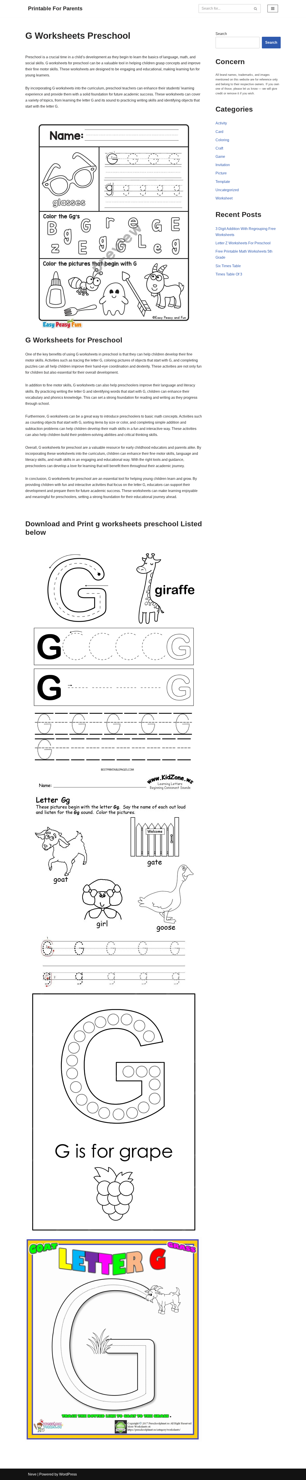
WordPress (68, 1474)
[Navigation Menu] (272, 8)
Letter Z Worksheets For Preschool (243, 243)
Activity (221, 123)
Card (219, 132)
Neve (32, 1474)
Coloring (222, 140)
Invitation (222, 165)
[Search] (256, 8)
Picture (221, 173)
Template (222, 182)
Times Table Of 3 (228, 274)
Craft (219, 148)
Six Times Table (228, 266)
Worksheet (224, 198)
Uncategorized (227, 190)
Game (220, 156)
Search (221, 34)
